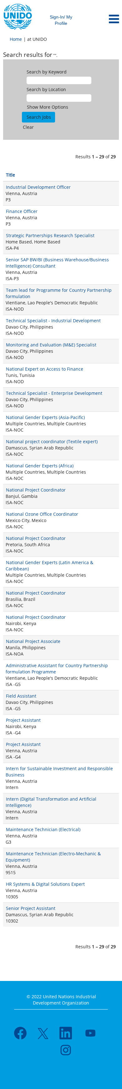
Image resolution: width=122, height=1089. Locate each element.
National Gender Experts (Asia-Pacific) (45, 417)
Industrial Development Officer (38, 187)
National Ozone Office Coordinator (42, 514)
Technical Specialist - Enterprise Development (54, 393)
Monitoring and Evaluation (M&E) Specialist (51, 345)
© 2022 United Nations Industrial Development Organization (61, 1000)
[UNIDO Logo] (18, 16)
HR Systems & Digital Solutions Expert (45, 884)
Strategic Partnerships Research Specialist (50, 235)
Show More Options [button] (47, 107)
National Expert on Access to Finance (44, 369)
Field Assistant (21, 696)
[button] (101, 19)
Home (16, 39)
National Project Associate (33, 641)
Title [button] (10, 175)
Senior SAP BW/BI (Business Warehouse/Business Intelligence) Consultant (57, 263)
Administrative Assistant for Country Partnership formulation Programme (57, 668)
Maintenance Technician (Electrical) (43, 829)
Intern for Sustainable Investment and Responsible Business (59, 771)
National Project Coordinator (36, 490)
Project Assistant (23, 720)
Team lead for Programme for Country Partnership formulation (59, 293)
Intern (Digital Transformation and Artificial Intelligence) (51, 802)
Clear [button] (28, 127)
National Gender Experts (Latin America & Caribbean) (49, 565)
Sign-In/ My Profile (61, 20)
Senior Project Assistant (30, 908)
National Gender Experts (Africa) (40, 466)
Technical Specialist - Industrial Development (53, 321)
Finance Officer (22, 211)
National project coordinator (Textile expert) (52, 441)
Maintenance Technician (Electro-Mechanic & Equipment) (53, 857)
